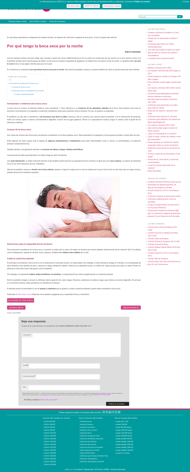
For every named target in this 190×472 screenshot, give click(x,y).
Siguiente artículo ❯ (131, 307)
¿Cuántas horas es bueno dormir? (161, 58)
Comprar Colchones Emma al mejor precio (164, 182)
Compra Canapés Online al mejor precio (163, 205)
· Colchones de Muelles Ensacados (91, 438)
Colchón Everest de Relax (158, 244)
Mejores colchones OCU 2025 (159, 68)
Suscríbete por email (21, 300)
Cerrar (185, 2)
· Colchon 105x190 (49, 433)
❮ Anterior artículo (16, 307)
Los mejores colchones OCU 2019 (161, 125)
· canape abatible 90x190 (123, 438)
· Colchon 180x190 (49, 456)
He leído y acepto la (41, 400)
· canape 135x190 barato (123, 433)
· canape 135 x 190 (121, 421)
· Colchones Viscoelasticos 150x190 (91, 461)
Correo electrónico (29, 376)
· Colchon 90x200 (49, 430)
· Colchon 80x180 (49, 421)
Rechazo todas (74, 6)
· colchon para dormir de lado (89, 450)
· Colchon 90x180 (49, 424)
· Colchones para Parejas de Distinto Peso (93, 456)
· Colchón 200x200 (49, 464)
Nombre (25, 365)
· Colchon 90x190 (49, 427)
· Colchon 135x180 (49, 441)
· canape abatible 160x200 (124, 450)
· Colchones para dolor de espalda (91, 447)
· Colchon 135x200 (49, 444)
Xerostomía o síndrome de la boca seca (24, 83)
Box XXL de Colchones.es (158, 264)
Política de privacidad (48, 400)
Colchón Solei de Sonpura (158, 239)
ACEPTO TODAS (92, 6)
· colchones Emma (85, 421)
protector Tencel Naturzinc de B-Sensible (164, 216)
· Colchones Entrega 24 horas (89, 436)
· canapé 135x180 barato (123, 430)
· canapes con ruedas (122, 453)
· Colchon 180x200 (49, 459)
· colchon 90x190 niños (87, 453)
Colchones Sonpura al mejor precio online (164, 196)
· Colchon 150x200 (49, 450)
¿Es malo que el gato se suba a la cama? (164, 50)
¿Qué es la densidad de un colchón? (162, 134)
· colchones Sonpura (86, 424)
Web (24, 387)
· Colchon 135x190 (49, 438)
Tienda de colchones (57, 21)
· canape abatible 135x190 (124, 441)
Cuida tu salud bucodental (24, 94)
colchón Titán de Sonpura (158, 259)
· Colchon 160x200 (49, 453)
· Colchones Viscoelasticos (88, 459)
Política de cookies (142, 2)
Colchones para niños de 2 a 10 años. (162, 116)
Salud (29, 294)
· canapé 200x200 (121, 424)
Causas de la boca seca (21, 87)
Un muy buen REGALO (157, 208)
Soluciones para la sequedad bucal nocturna (28, 91)
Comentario (27, 335)
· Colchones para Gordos (87, 441)
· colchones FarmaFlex (87, 427)
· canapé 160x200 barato (123, 436)
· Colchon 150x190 (49, 447)
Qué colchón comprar (38, 21)
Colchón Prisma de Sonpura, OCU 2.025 (164, 241)
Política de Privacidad (101, 395)
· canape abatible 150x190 (124, 444)
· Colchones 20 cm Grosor (88, 430)
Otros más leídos (154, 171)
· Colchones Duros (85, 433)
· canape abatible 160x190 (124, 447)
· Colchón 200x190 (49, 461)
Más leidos (22, 294)
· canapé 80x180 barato (123, 427)
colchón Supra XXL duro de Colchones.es (164, 261)
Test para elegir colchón (17, 21)
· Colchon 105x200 (49, 436)
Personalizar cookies (112, 6)
